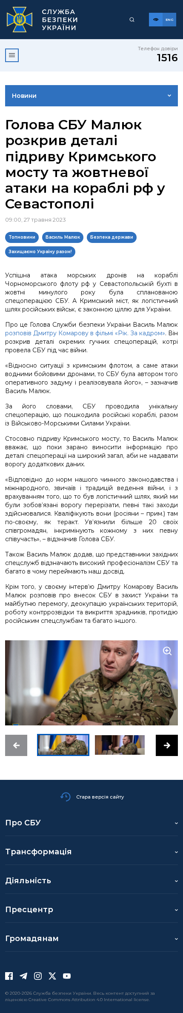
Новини (24, 96)
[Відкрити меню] (12, 55)
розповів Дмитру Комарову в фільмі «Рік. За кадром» (85, 333)
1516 (167, 57)
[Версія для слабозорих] (156, 19)
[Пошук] (132, 19)
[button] (16, 745)
